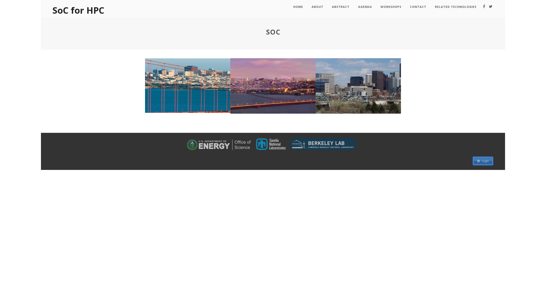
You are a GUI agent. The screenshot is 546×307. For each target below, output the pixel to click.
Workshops (390, 7)
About (317, 7)
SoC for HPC (78, 10)
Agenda (365, 7)
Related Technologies (455, 7)
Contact (418, 7)
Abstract (341, 7)
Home (298, 7)
